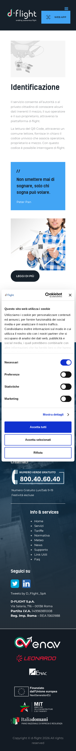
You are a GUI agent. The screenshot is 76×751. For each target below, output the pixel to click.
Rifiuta (38, 452)
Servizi (39, 526)
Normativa (42, 535)
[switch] (66, 374)
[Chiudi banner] (70, 295)
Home (38, 521)
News (38, 545)
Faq (37, 559)
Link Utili (40, 554)
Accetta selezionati (38, 439)
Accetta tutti (38, 427)
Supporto (41, 550)
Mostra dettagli (53, 414)
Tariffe (38, 531)
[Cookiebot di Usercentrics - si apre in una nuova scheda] (46, 295)
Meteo (38, 540)
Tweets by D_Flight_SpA (28, 593)
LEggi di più (25, 276)
